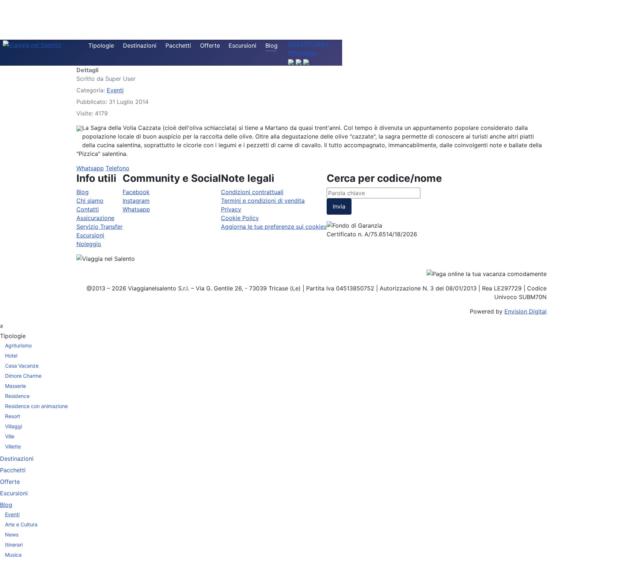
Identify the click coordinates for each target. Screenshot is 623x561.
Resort (12, 416)
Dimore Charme (23, 376)
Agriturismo (18, 345)
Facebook (136, 192)
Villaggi (13, 426)
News (11, 534)
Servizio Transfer (99, 226)
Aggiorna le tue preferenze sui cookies (274, 226)
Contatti (87, 209)
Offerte (210, 45)
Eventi (115, 90)
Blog (271, 45)
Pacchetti (178, 45)
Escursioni (242, 45)
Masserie (15, 386)
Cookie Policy (240, 218)
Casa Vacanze (22, 366)
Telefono (117, 168)
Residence (17, 396)
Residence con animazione (36, 406)
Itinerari (14, 545)
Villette (13, 446)
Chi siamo (89, 200)
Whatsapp (90, 168)
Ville (9, 436)
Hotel (11, 355)
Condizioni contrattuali (252, 192)
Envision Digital (525, 311)
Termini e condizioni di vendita (263, 200)
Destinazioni (139, 45)
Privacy (231, 209)
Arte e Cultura (21, 524)
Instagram (136, 200)
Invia (339, 206)
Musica (13, 555)
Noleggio (88, 243)
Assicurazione (95, 218)
